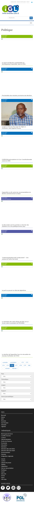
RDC (2, 419)
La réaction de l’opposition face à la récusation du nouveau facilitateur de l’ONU (16, 355)
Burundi (3, 415)
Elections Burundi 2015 (8, 448)
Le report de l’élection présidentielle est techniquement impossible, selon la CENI (14, 63)
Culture (3, 437)
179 (25, 365)
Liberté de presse (6, 462)
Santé (3, 472)
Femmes (3, 454)
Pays (2, 373)
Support (3, 390)
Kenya (3, 417)
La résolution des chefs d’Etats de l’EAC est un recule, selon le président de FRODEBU (15, 322)
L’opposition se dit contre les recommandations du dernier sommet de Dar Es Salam (16, 193)
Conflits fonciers (6, 435)
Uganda (3, 426)
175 (8, 365)
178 (20, 365)
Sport (2, 477)
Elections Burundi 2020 (8, 450)
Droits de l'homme (6, 441)
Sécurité (3, 474)
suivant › (7, 368)
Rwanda (3, 421)
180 (29, 365)
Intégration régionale (7, 456)
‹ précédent (13, 362)
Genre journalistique (7, 396)
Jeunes (3, 459)
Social (3, 475)
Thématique (4, 379)
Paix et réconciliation (7, 468)
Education (4, 445)
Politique (3, 470)
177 (16, 365)
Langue (3, 385)
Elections (4, 447)
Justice (3, 460)
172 (22, 362)
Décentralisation (6, 439)
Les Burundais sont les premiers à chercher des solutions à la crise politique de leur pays (15, 225)
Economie (4, 443)
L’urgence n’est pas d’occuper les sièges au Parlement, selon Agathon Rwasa (14, 127)
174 (3, 365)
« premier (5, 362)
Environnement (5, 452)
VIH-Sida (3, 479)
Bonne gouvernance (7, 434)
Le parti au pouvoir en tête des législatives (14, 290)
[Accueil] (10, 10)
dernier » (14, 368)
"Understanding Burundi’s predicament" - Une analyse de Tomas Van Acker (15, 258)
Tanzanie (3, 424)
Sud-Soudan (4, 422)
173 (27, 362)
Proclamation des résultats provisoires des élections (17, 95)
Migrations (4, 466)
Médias (3, 464)
